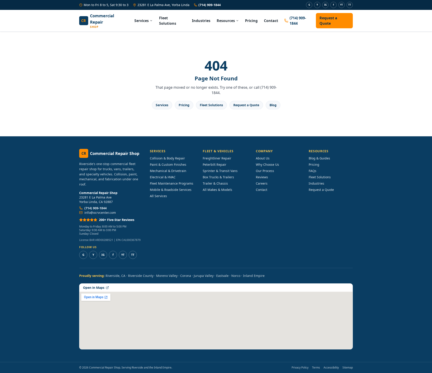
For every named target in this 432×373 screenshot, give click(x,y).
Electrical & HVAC (163, 177)
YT (341, 4)
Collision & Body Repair (167, 158)
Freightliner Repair (217, 158)
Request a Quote (328, 20)
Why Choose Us (267, 164)
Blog (273, 105)
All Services (158, 196)
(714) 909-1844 (209, 5)
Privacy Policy (300, 367)
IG (325, 4)
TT (349, 4)
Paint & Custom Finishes (168, 164)
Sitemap (347, 367)
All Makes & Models (217, 190)
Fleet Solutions (167, 20)
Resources (226, 20)
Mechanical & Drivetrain (168, 171)
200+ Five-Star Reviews (116, 220)
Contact (271, 20)
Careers (262, 183)
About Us (263, 158)
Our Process (265, 171)
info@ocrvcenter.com (100, 212)
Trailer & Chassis (215, 183)
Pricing (251, 20)
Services (141, 20)
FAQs (312, 171)
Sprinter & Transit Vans (220, 171)
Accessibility (331, 367)
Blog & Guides (319, 158)
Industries (201, 20)
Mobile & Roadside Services (170, 190)
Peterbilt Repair (214, 164)
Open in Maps (93, 287)
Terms (316, 367)
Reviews (262, 177)
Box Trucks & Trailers (218, 177)
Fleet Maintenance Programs (171, 183)
